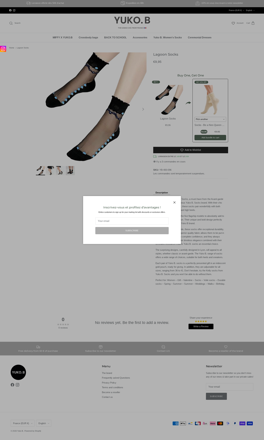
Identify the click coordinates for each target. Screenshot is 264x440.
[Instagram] (3, 49)
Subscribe (131, 230)
